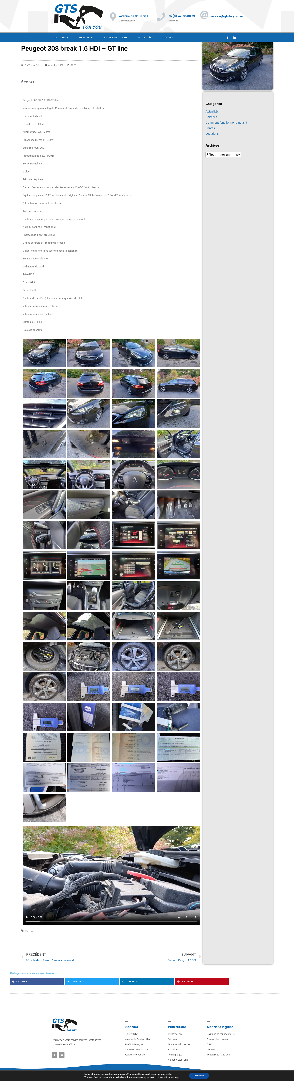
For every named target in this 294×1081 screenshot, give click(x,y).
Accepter (199, 1075)
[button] (37, 981)
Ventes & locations (115, 37)
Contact (167, 37)
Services (84, 37)
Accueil (60, 37)
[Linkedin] (234, 37)
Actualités (144, 37)
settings (174, 1077)
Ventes (29, 930)
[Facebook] (227, 37)
